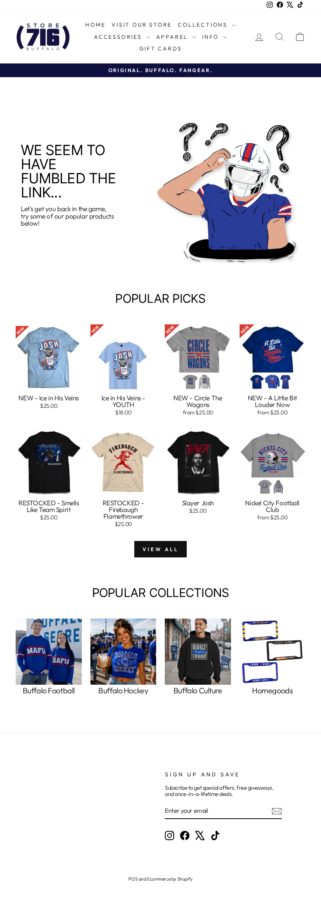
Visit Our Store (142, 24)
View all (160, 549)
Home (95, 24)
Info (211, 36)
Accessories (119, 36)
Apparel (173, 36)
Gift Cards (160, 48)
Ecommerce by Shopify (170, 879)
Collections (204, 24)
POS (132, 879)
